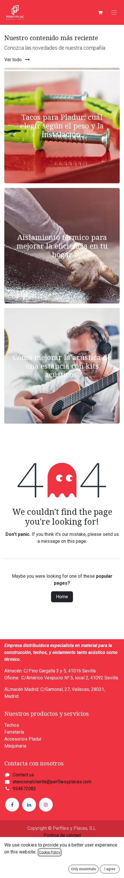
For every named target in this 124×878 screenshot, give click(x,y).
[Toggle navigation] (114, 12)
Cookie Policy (49, 852)
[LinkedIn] (29, 805)
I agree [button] (109, 869)
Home (62, 596)
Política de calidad (62, 835)
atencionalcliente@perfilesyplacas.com (52, 781)
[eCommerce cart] (100, 12)
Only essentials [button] (83, 869)
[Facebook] (12, 805)
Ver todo (13, 59)
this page (76, 541)
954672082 (24, 788)
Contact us (23, 775)
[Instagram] (46, 805)
